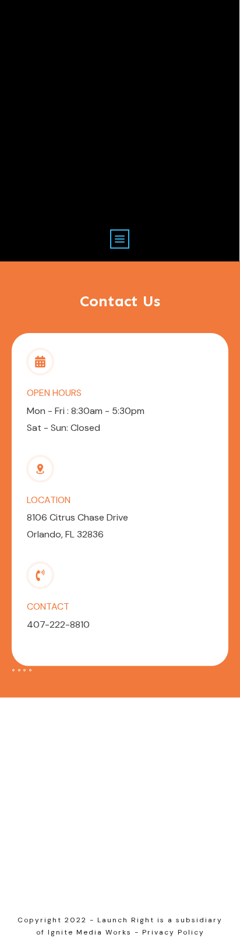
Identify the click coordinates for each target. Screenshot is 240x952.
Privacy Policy (173, 932)
